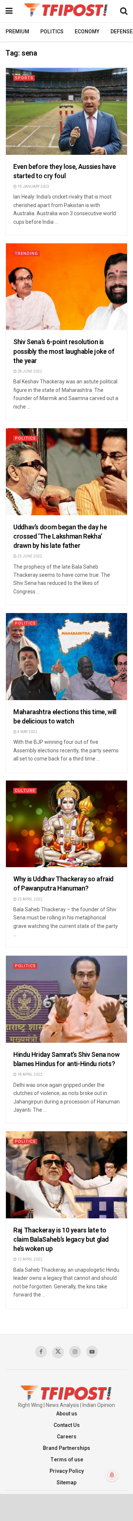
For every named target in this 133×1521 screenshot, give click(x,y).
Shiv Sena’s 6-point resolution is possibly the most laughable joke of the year (63, 351)
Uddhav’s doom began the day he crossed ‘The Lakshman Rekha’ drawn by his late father (60, 536)
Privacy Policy (67, 1471)
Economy (87, 32)
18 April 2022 (29, 1074)
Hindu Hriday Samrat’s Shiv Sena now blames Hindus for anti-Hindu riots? (66, 1059)
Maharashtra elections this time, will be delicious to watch (64, 716)
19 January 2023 (33, 186)
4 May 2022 (27, 732)
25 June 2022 (29, 556)
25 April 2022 (29, 899)
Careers (66, 1437)
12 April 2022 (29, 1259)
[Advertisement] (66, 1507)
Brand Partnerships (66, 1448)
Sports (24, 78)
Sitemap (66, 1483)
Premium (17, 32)
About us (66, 1414)
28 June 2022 (29, 371)
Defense (121, 32)
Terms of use (66, 1460)
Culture (25, 790)
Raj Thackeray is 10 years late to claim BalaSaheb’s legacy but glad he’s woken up (61, 1239)
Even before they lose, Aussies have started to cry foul (64, 171)
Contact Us (67, 1425)
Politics (52, 32)
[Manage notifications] (112, 1475)
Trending (26, 253)
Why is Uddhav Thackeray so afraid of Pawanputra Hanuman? (63, 883)
